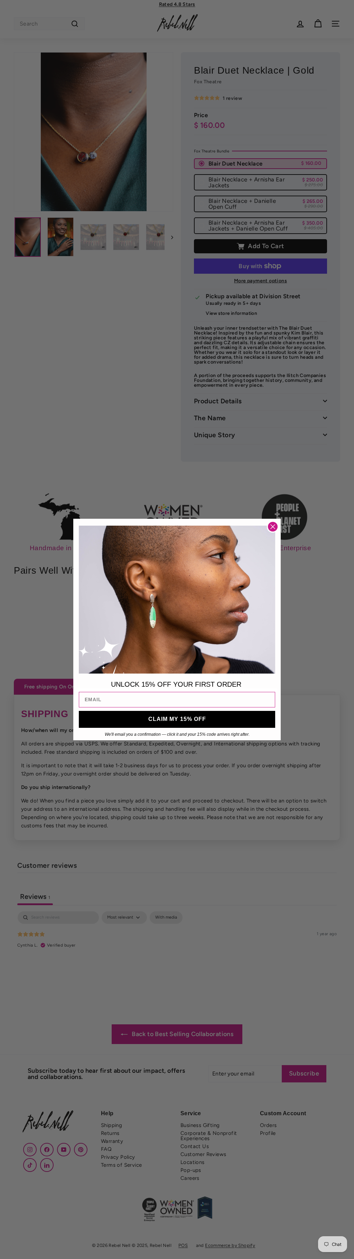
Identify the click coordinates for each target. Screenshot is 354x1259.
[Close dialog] (273, 527)
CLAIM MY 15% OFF (177, 719)
